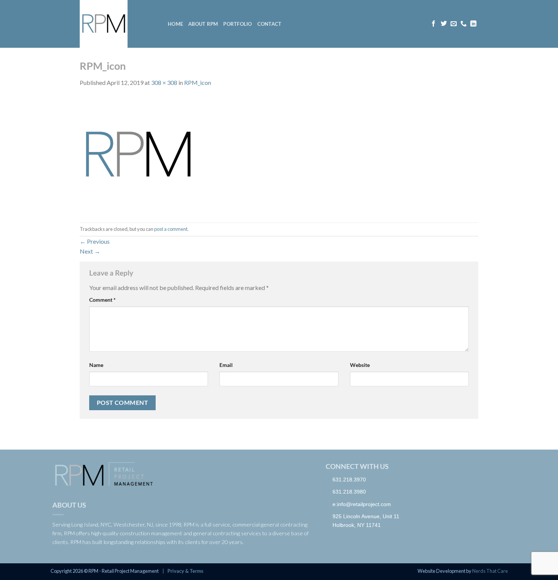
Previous (95, 241)
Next (90, 251)
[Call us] (463, 23)
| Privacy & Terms (181, 571)
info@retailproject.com (364, 504)
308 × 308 (164, 82)
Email (226, 365)
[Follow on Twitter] (444, 23)
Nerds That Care (490, 571)
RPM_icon (197, 82)
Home (175, 24)
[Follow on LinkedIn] (473, 23)
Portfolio (237, 24)
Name (96, 365)
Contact (269, 24)
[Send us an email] (454, 23)
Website (360, 365)
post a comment (171, 229)
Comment (102, 299)
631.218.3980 (349, 492)
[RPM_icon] (138, 154)
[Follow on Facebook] (433, 23)
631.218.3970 (349, 480)
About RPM (203, 24)
